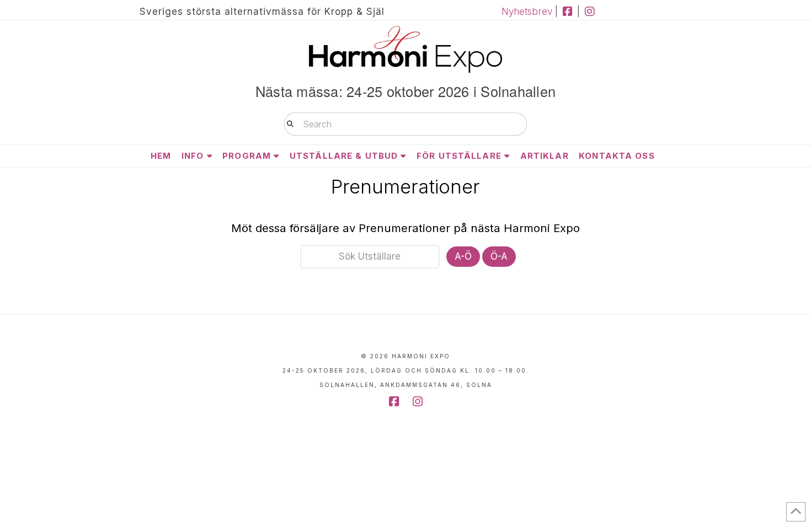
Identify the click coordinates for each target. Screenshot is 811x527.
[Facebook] (567, 11)
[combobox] (405, 124)
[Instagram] (589, 11)
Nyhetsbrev (526, 11)
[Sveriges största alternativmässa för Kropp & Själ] (405, 49)
